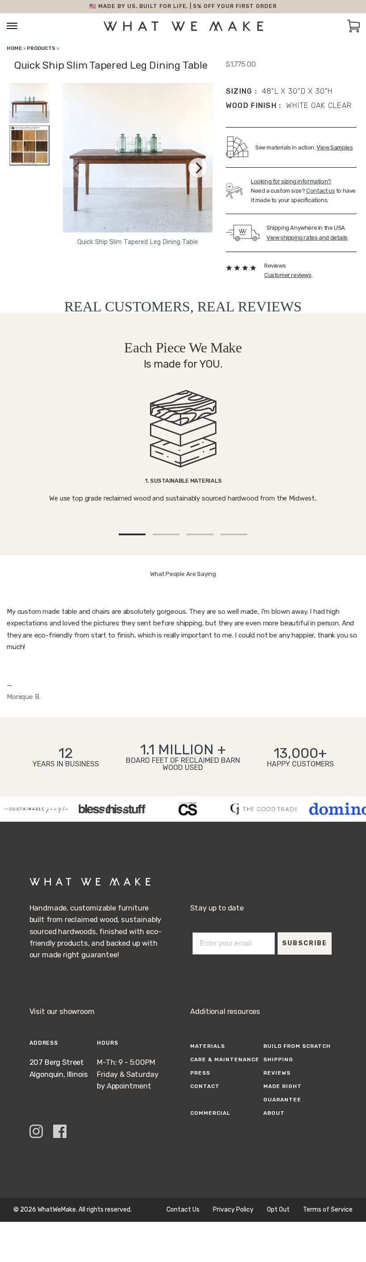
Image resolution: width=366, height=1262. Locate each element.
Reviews (277, 1073)
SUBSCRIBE (304, 943)
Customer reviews (288, 275)
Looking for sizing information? (291, 181)
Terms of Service (328, 1210)
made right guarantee (282, 1093)
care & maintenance (224, 1059)
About (274, 1113)
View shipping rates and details (307, 237)
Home (14, 48)
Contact (205, 1086)
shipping (278, 1059)
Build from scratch (296, 1046)
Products (41, 48)
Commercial (210, 1113)
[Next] (198, 168)
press (200, 1073)
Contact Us (183, 1210)
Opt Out (278, 1210)
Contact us (320, 190)
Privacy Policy (233, 1210)
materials (207, 1046)
